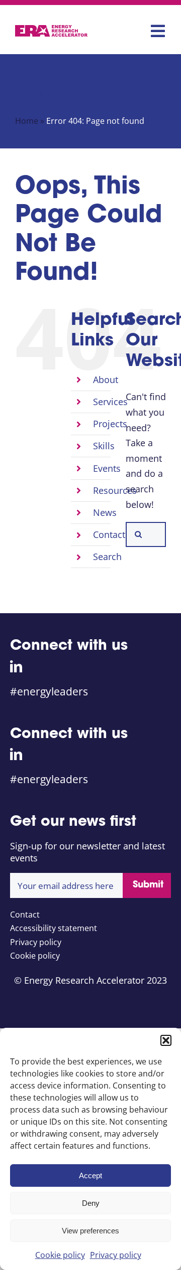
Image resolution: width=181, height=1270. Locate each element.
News (105, 512)
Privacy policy (115, 1254)
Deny (91, 1203)
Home (26, 120)
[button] (166, 1040)
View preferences (90, 1230)
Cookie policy (60, 1254)
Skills (104, 446)
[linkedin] (16, 666)
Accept (90, 1175)
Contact (109, 534)
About (105, 380)
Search (107, 557)
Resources (115, 490)
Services (110, 402)
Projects (110, 424)
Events (107, 468)
